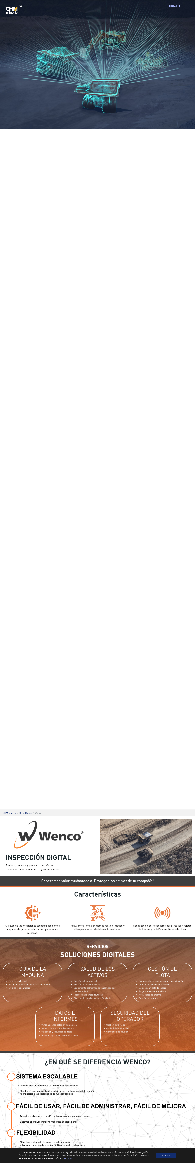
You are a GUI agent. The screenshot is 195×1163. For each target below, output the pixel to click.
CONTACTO (174, 5)
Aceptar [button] (166, 1155)
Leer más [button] (67, 1158)
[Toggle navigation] (187, 6)
